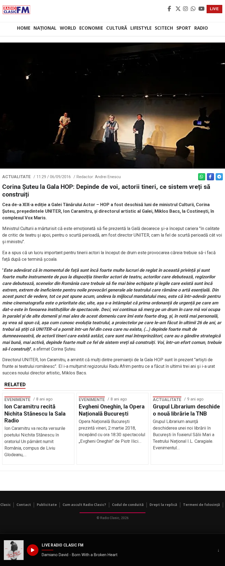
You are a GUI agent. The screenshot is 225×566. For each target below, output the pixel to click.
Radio (201, 28)
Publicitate (47, 504)
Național (45, 28)
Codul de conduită (128, 504)
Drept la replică (163, 504)
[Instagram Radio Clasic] (186, 9)
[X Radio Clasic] (178, 9)
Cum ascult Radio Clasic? (84, 504)
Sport (183, 28)
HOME (23, 28)
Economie (91, 28)
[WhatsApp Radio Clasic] (194, 9)
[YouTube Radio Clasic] (201, 9)
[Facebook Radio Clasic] (171, 9)
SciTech (164, 28)
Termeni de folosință (201, 504)
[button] (14, 550)
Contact (23, 504)
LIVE (214, 9)
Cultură (116, 28)
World (68, 28)
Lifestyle (140, 28)
